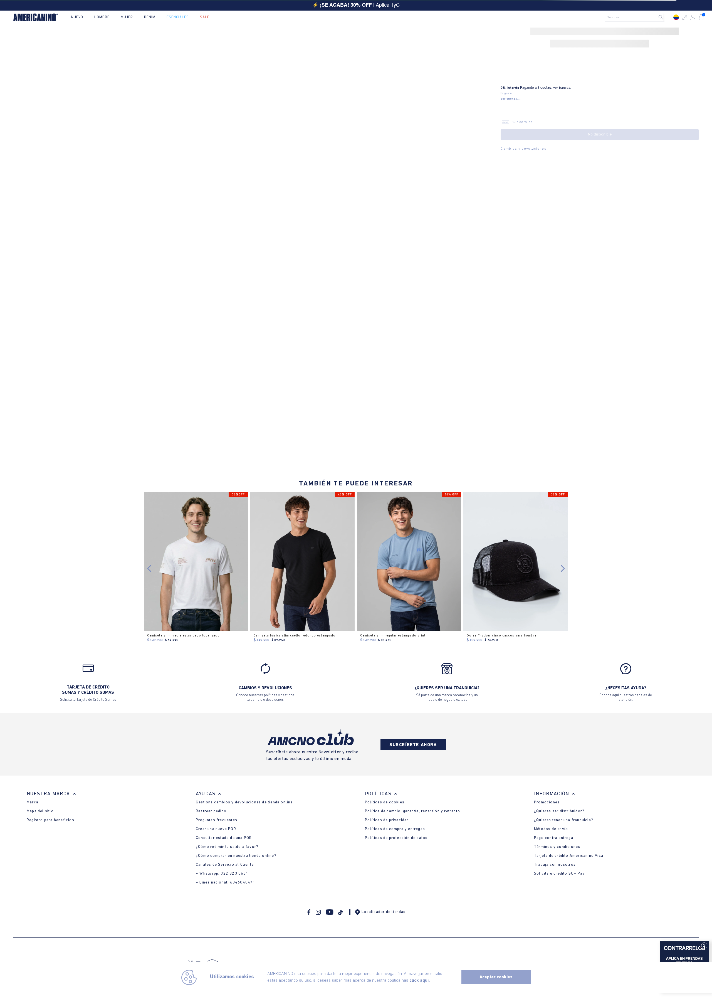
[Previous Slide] (149, 568)
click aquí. (419, 980)
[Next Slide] (562, 568)
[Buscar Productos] (665, 17)
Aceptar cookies (496, 977)
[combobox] (636, 17)
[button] (684, 17)
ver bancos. (562, 88)
